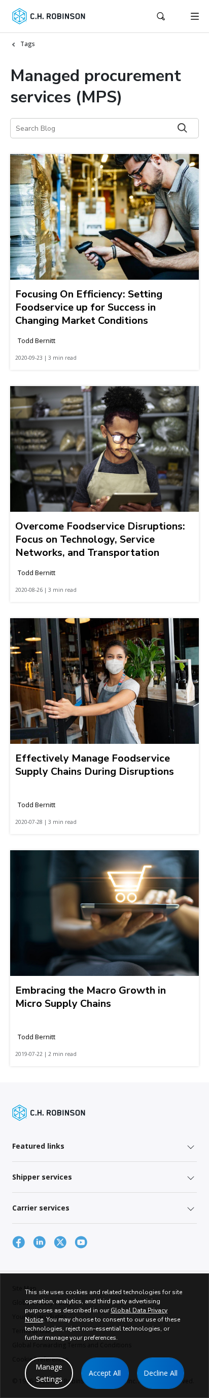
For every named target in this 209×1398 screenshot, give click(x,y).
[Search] (182, 128)
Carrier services (40, 1208)
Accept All (105, 1373)
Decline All (161, 1373)
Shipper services (42, 1177)
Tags (27, 44)
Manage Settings (49, 1373)
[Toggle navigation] (195, 16)
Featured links (38, 1146)
